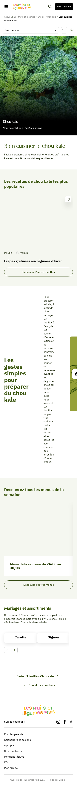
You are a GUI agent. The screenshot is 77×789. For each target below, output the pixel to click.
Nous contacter (13, 751)
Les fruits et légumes (24, 16)
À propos (9, 745)
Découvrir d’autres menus (38, 584)
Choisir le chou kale (42, 685)
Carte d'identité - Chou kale (35, 676)
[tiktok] (71, 722)
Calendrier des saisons (17, 739)
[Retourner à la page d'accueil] (21, 6)
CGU (6, 762)
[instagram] (58, 722)
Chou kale (51, 16)
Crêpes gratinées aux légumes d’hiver (33, 261)
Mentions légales (14, 756)
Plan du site (11, 768)
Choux (41, 16)
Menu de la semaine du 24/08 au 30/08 (35, 566)
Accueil (8, 16)
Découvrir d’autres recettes (38, 272)
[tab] (71, 30)
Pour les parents (13, 734)
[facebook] (65, 722)
